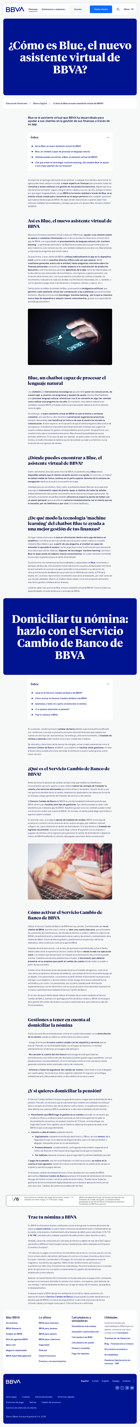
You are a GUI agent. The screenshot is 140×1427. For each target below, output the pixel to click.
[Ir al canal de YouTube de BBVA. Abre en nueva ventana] (132, 1388)
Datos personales (43, 1397)
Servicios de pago (15, 1402)
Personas (33, 9)
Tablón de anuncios (51, 1402)
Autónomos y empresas (53, 9)
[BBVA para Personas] (15, 9)
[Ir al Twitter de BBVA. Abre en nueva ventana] (122, 1388)
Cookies (26, 1397)
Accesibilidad (111, 1355)
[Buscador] (118, 9)
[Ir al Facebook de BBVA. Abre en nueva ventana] (117, 1388)
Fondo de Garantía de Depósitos (109, 1197)
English (105, 1381)
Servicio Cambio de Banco (41, 747)
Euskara (127, 1381)
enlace (101, 1136)
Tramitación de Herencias (117, 1338)
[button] (78, 9)
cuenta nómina (42, 1229)
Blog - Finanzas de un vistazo (118, 1344)
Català (95, 1381)
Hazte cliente (101, 9)
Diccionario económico (115, 1349)
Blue (104, 193)
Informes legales (66, 1397)
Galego (115, 1381)
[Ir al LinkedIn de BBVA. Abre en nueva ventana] (127, 1388)
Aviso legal (11, 1397)
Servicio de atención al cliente (21, 1408)
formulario (123, 1333)
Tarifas (32, 1402)
